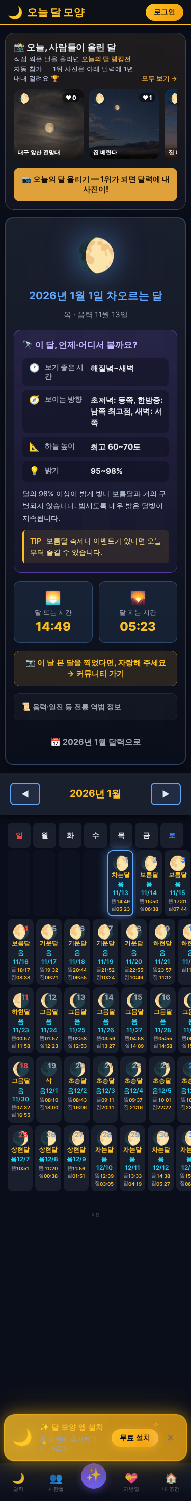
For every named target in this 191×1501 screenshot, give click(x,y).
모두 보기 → (159, 78)
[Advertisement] (95, 1316)
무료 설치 (135, 1440)
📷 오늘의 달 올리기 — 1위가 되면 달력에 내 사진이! (96, 184)
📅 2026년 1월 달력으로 (95, 742)
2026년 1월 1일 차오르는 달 (95, 295)
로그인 (164, 12)
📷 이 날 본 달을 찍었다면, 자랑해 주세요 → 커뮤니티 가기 (95, 668)
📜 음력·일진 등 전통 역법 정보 (71, 706)
